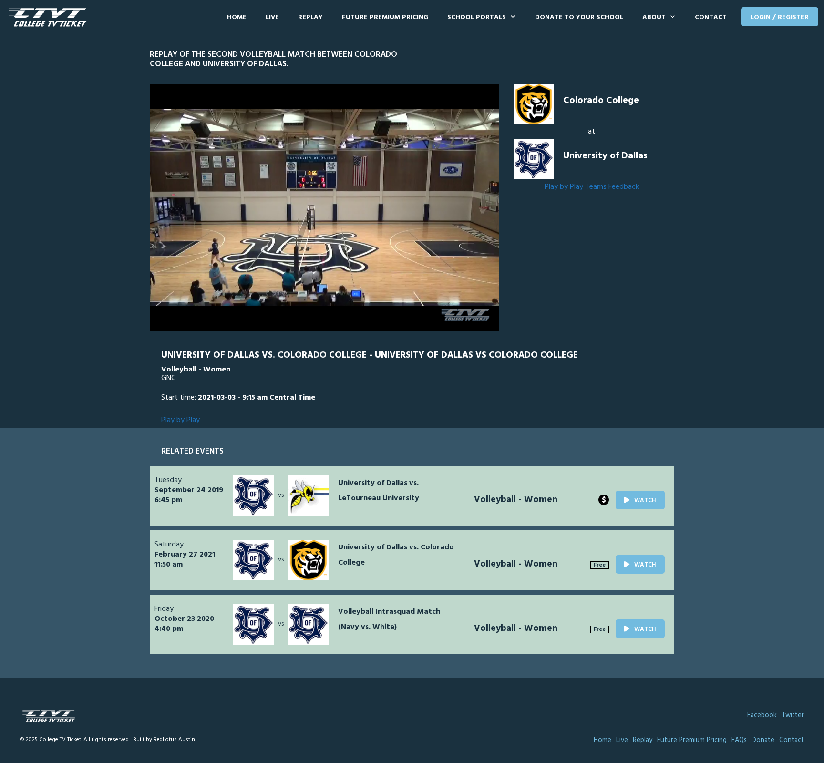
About (654, 17)
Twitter (793, 715)
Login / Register (780, 17)
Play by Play (564, 187)
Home (237, 17)
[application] (324, 207)
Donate (763, 740)
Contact (711, 17)
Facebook (762, 715)
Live (272, 17)
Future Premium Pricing (385, 17)
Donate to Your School (579, 17)
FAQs (739, 740)
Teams (596, 187)
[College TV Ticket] (50, 17)
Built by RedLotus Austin (164, 739)
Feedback (623, 187)
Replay (310, 17)
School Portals (476, 17)
